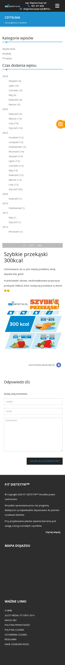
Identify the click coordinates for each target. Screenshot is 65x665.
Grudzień (16, 137)
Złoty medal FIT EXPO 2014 (19, 615)
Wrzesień (16, 151)
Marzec (14, 104)
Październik (17, 146)
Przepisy (7, 58)
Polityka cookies (14, 629)
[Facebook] (58, 365)
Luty (13, 123)
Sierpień (15, 80)
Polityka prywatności (17, 624)
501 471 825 (37, 6)
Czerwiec (15, 90)
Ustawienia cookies (16, 634)
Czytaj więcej (53, 532)
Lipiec (13, 85)
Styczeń (15, 128)
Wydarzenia (8, 48)
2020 (5, 193)
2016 (5, 203)
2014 (5, 226)
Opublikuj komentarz (45, 461)
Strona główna (11, 23)
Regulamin (10, 639)
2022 (5, 132)
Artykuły (6, 53)
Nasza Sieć (11, 620)
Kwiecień (15, 99)
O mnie (8, 610)
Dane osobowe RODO (17, 644)
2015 (5, 212)
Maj (12, 95)
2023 (5, 109)
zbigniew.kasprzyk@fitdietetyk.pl (37, 9)
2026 (5, 76)
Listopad (16, 142)
